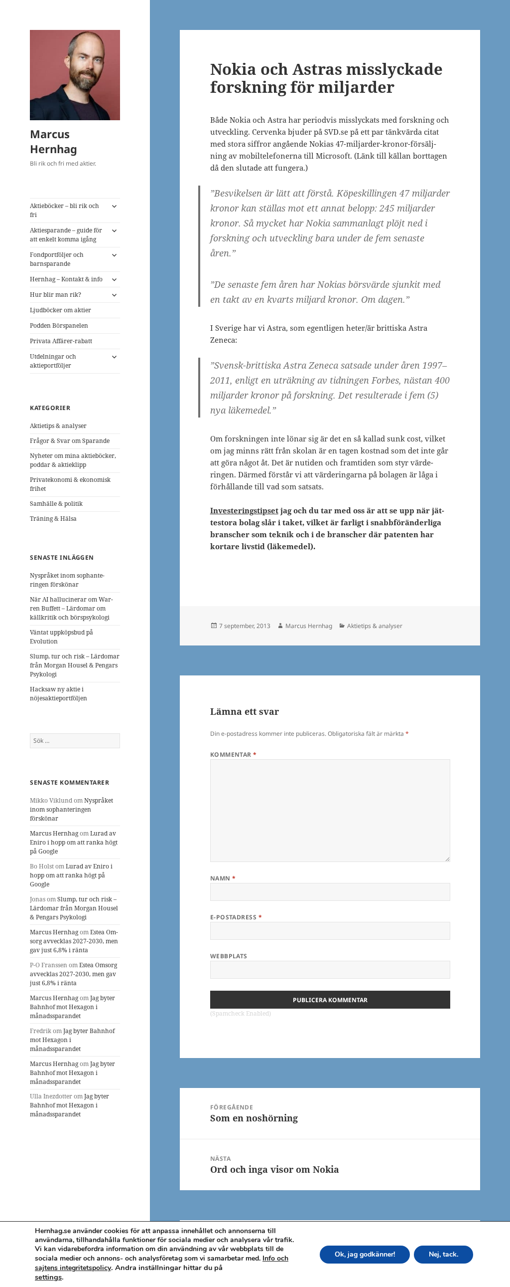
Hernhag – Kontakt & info (66, 279)
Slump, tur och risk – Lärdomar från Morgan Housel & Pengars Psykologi (75, 665)
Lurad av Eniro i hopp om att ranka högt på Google (74, 842)
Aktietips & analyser (58, 426)
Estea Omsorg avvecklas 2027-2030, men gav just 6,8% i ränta (74, 941)
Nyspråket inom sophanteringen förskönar (67, 580)
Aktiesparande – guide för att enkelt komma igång (66, 234)
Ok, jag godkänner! (365, 1254)
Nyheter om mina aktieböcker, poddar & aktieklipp (73, 460)
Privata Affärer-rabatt (61, 341)
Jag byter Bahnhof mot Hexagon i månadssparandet (72, 1007)
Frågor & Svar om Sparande (70, 440)
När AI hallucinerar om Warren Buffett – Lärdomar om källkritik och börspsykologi (71, 608)
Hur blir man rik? (55, 294)
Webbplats (229, 956)
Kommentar (233, 754)
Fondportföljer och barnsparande (57, 259)
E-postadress (236, 917)
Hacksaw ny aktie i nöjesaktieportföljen (58, 693)
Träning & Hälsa (53, 518)
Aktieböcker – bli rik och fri (64, 210)
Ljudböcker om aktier (60, 310)
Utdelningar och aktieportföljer (53, 361)
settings (48, 1277)
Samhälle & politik (56, 503)
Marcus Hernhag (53, 141)
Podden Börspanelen (59, 325)
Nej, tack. (443, 1254)
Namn (223, 878)
